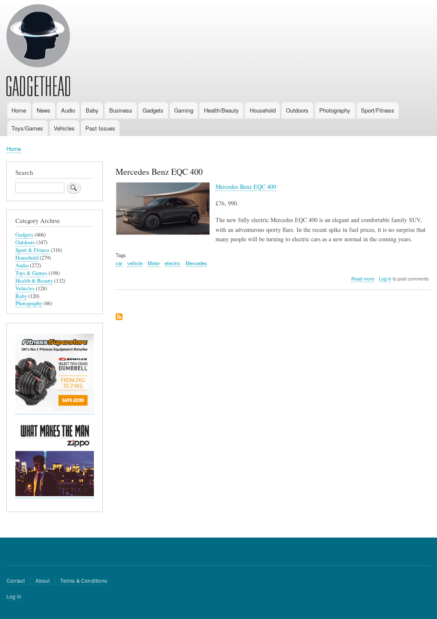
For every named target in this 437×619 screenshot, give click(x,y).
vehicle (135, 263)
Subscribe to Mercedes (119, 317)
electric (173, 263)
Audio (68, 110)
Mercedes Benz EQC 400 (246, 186)
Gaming (183, 110)
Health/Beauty (221, 110)
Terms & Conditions (83, 580)
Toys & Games (31, 273)
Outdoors (297, 110)
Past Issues (100, 128)
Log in (385, 278)
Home (19, 110)
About (42, 580)
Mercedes (196, 263)
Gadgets (153, 110)
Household (263, 110)
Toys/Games (27, 128)
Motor (154, 263)
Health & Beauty (34, 280)
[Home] (38, 51)
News (43, 110)
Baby (92, 110)
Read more (362, 278)
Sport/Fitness (377, 110)
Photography (334, 110)
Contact (15, 580)
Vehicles (64, 128)
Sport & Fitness (32, 250)
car (119, 263)
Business (120, 110)
